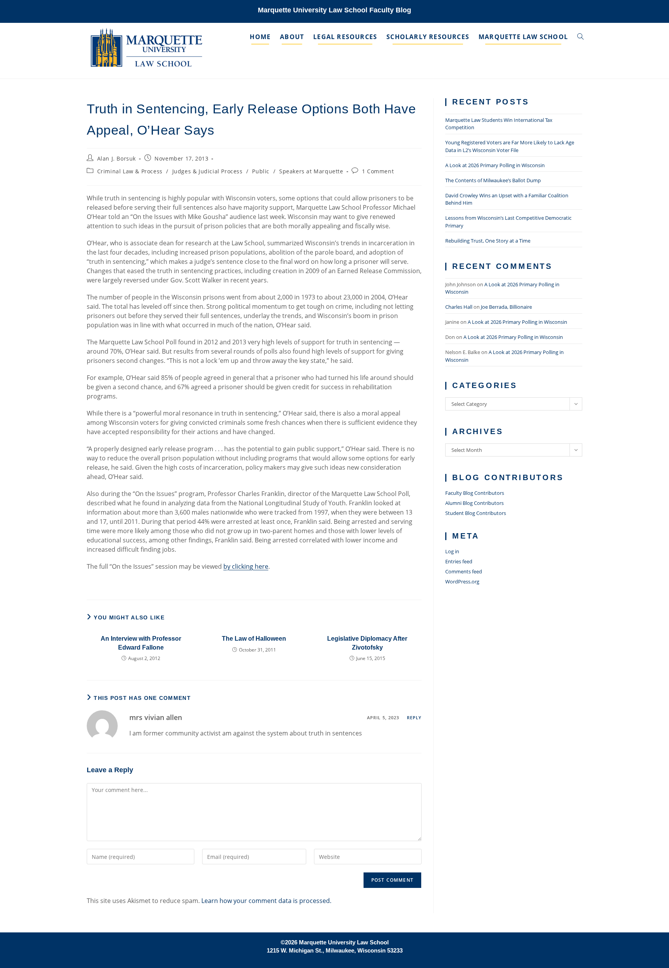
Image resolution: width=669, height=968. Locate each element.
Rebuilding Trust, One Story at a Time (487, 240)
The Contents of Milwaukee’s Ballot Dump (493, 180)
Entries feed (458, 561)
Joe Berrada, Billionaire (506, 306)
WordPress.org (462, 581)
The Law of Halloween (254, 638)
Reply (414, 717)
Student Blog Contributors (475, 513)
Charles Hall (458, 306)
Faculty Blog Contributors (474, 492)
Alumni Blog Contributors (474, 502)
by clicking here (245, 566)
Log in (452, 551)
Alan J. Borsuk (116, 158)
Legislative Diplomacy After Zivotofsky (367, 642)
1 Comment (378, 171)
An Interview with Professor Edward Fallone (141, 642)
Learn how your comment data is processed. (266, 900)
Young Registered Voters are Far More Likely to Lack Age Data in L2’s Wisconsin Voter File (509, 146)
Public (260, 171)
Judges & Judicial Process (207, 171)
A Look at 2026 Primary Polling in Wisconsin (495, 165)
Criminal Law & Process (130, 171)
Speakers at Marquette (311, 171)
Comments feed (463, 571)
